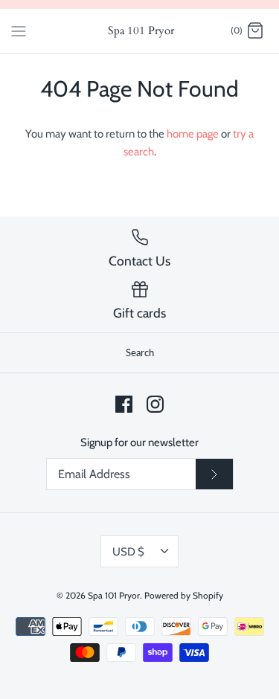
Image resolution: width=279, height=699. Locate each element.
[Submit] (214, 474)
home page (193, 134)
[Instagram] (155, 404)
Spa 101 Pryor (114, 595)
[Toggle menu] (18, 30)
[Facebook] (123, 404)
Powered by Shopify (183, 595)
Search (140, 352)
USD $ (128, 551)
